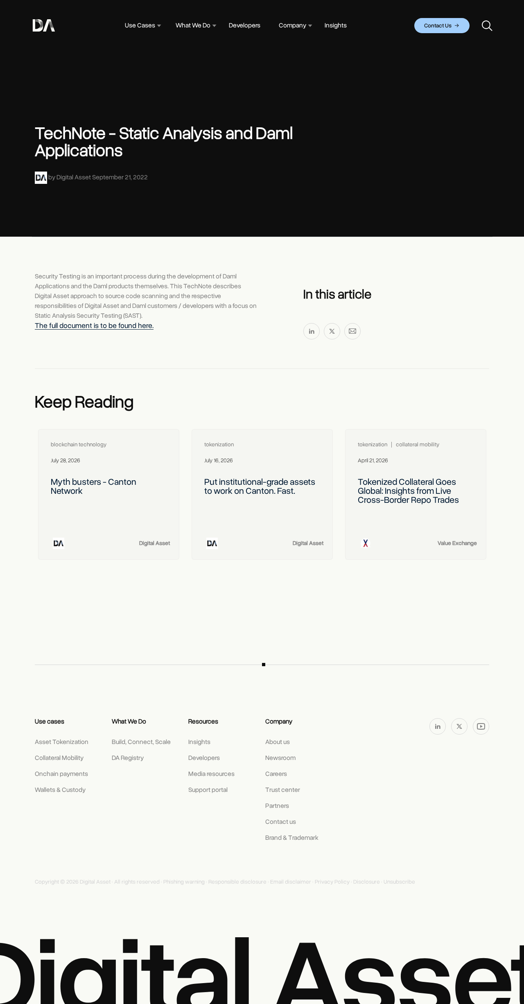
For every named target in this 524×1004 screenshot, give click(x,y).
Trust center (282, 789)
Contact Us (438, 25)
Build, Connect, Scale (141, 741)
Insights (199, 741)
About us (277, 741)
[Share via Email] (352, 333)
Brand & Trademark (291, 837)
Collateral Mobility (59, 757)
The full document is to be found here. (94, 325)
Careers (276, 773)
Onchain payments (61, 773)
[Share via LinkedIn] (311, 333)
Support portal (208, 789)
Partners (277, 805)
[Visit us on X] (460, 725)
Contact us (280, 821)
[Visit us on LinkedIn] (438, 725)
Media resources (211, 773)
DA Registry (128, 757)
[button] (140, 25)
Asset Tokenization (61, 741)
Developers (204, 757)
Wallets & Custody (60, 789)
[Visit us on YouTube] (481, 725)
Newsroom (280, 757)
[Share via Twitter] (332, 333)
